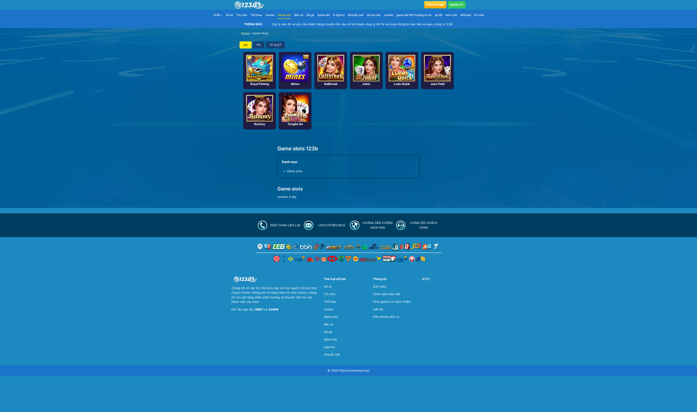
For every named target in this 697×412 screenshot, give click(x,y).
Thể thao (256, 15)
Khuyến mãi (355, 15)
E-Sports (339, 15)
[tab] (246, 44)
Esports (329, 347)
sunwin (388, 15)
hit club (479, 15)
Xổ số (229, 15)
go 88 (438, 15)
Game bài (323, 15)
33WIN (273, 309)
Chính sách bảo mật (386, 294)
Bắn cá (298, 15)
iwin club (451, 15)
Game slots (294, 171)
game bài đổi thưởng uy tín (414, 15)
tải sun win (374, 15)
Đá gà (310, 15)
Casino (269, 15)
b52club (465, 15)
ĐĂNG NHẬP (435, 5)
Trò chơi (241, 15)
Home (245, 33)
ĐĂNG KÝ (456, 5)
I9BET (259, 309)
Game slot (284, 15)
